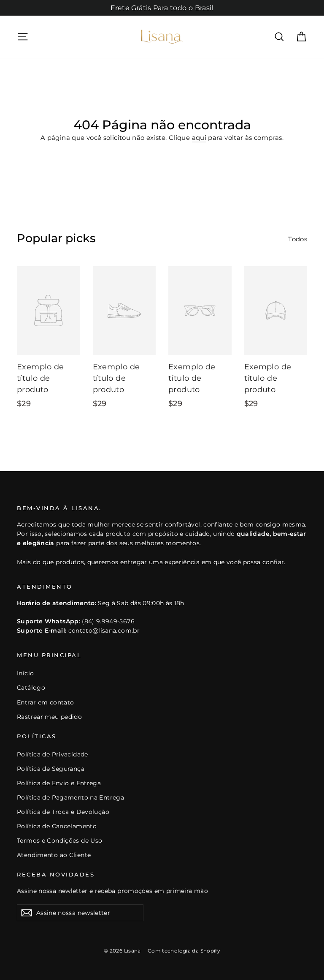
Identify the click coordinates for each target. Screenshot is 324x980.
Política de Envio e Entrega (59, 783)
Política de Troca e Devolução (63, 812)
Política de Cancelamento (57, 826)
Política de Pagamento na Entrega (70, 797)
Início (25, 673)
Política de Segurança (50, 769)
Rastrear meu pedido (49, 717)
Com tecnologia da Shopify (184, 950)
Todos (297, 239)
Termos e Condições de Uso (59, 840)
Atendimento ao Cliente (54, 855)
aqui (199, 138)
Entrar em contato (45, 702)
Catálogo (31, 687)
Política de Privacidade (52, 754)
